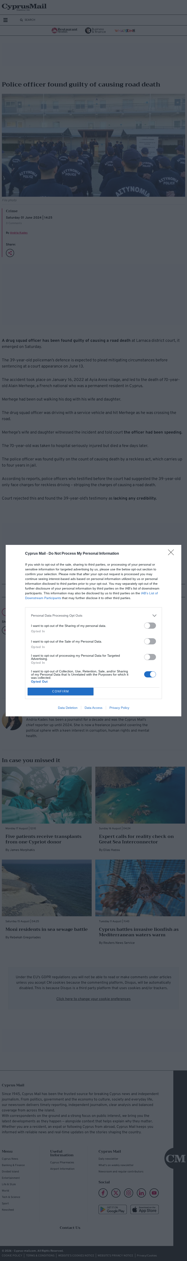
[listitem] (93, 615)
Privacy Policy (119, 708)
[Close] (172, 553)
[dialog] (93, 630)
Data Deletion (68, 708)
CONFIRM (60, 691)
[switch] (150, 626)
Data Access (93, 708)
